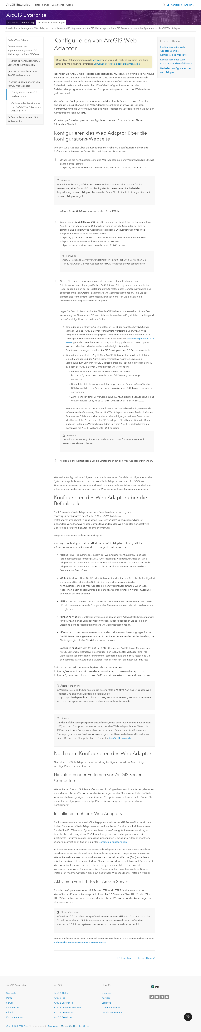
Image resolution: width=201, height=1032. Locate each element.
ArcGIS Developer (63, 1012)
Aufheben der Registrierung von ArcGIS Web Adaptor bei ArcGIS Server (26, 107)
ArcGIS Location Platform (67, 1007)
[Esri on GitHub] (162, 997)
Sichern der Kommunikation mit (80, 942)
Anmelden (176, 4)
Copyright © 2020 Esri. (17, 1026)
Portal (37, 4)
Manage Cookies (69, 1026)
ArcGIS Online (61, 993)
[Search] (164, 4)
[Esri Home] (156, 986)
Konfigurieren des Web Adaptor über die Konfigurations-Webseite (173, 51)
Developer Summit (112, 1012)
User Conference (111, 1007)
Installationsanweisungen (51, 22)
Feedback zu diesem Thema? (138, 958)
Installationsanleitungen (18, 28)
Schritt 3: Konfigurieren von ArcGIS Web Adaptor (155, 28)
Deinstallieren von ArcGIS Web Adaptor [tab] (23, 119)
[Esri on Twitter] (151, 997)
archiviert (98, 60)
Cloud (69, 4)
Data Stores (58, 4)
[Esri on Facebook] (157, 997)
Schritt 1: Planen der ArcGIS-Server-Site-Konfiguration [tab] (24, 62)
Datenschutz (53, 1026)
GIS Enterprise (18, 4)
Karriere (106, 997)
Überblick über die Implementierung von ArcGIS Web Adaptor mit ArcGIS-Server (24, 50)
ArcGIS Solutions (63, 1017)
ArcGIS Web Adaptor (18, 40)
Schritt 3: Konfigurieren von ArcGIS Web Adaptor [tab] (24, 83)
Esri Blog (106, 1002)
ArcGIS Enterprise (63, 1002)
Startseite (13, 22)
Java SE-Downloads (120, 738)
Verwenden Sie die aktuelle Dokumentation (117, 63)
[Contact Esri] (167, 997)
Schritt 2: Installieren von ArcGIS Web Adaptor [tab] (22, 73)
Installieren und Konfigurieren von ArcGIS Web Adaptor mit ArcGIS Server (89, 28)
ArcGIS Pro (59, 997)
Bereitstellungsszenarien (113, 841)
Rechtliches (84, 1026)
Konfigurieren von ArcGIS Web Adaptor (24, 94)
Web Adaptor (41, 28)
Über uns (106, 993)
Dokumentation (14, 1017)
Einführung (28, 22)
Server (45, 4)
